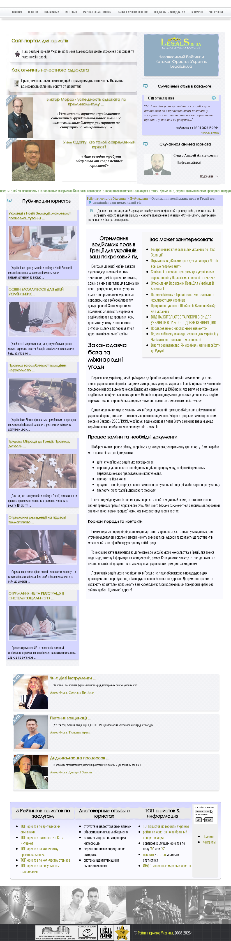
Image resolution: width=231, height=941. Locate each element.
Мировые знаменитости (97, 12)
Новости (33, 12)
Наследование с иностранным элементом (179, 328)
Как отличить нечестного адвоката (50, 69)
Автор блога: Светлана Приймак (72, 692)
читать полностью (210, 133)
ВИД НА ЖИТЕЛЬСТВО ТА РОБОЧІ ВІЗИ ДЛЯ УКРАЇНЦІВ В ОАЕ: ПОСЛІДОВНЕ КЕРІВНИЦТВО (183, 319)
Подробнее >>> (208, 175)
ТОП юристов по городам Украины (166, 826)
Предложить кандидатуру (169, 12)
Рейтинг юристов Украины (106, 198)
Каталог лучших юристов (133, 12)
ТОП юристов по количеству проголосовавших (39, 851)
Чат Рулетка (216, 12)
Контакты (209, 842)
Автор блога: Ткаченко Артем (70, 732)
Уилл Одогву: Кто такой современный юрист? (99, 144)
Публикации (51, 12)
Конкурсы (197, 12)
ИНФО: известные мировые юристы (167, 865)
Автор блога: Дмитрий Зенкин (71, 772)
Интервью (71, 12)
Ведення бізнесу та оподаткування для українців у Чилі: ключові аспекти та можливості (184, 336)
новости (148, 854)
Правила (208, 836)
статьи (161, 854)
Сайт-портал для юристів (40, 40)
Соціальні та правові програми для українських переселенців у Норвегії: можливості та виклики (183, 274)
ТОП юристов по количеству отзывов (45, 860)
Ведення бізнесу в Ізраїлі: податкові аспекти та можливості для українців (182, 297)
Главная (17, 12)
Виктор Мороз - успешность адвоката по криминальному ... (86, 101)
